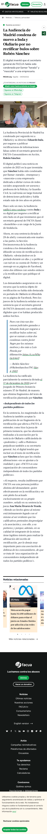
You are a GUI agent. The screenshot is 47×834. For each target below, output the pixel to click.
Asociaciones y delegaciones (23, 790)
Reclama (23, 769)
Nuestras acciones (23, 702)
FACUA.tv (23, 707)
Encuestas (24, 753)
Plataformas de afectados (23, 749)
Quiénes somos (23, 786)
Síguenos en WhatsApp (13, 90)
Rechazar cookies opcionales (16, 821)
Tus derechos (23, 764)
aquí (14, 811)
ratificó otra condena (14, 209)
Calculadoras (23, 773)
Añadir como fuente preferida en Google (20, 86)
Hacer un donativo (23, 684)
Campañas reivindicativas (23, 745)
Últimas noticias (23, 698)
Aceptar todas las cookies (14, 829)
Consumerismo (23, 711)
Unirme (25, 4)
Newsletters (23, 715)
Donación (36, 4)
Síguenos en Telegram (12, 94)
